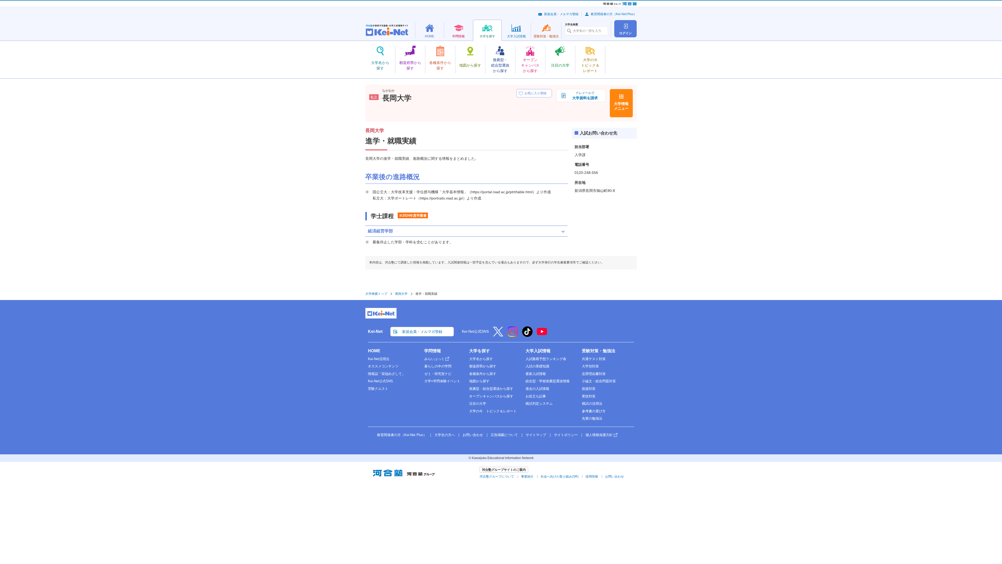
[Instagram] (513, 335)
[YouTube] (542, 335)
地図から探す (479, 381)
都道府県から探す (482, 366)
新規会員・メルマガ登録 (561, 14)
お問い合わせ (473, 435)
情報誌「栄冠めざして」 (386, 374)
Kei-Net (375, 331)
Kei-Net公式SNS (475, 331)
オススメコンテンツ (383, 366)
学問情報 (432, 351)
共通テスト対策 (594, 359)
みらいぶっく (434, 359)
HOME (374, 351)
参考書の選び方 (594, 411)
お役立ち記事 (536, 396)
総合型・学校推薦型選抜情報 (548, 381)
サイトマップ (536, 435)
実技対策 (588, 396)
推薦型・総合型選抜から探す (491, 389)
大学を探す (479, 351)
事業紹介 (527, 476)
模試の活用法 (592, 404)
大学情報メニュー (621, 106)
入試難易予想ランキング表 (546, 359)
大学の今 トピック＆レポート (493, 411)
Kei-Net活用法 (378, 359)
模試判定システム (539, 404)
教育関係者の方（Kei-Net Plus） (614, 14)
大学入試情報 (538, 351)
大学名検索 (571, 24)
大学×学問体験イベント (442, 381)
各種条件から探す (482, 374)
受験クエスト (378, 389)
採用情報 (592, 476)
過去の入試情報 (537, 389)
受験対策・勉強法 (598, 351)
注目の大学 (477, 404)
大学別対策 (590, 366)
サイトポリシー (566, 435)
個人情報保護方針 (599, 435)
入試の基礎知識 (537, 366)
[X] (498, 335)
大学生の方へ (444, 435)
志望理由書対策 (594, 374)
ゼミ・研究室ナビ (437, 374)
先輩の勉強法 (592, 418)
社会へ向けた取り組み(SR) (559, 476)
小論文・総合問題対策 (599, 381)
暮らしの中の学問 (437, 366)
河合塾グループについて (497, 476)
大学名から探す (481, 359)
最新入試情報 (536, 374)
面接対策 (588, 389)
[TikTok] (527, 335)
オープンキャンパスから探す (491, 396)
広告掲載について (504, 435)
